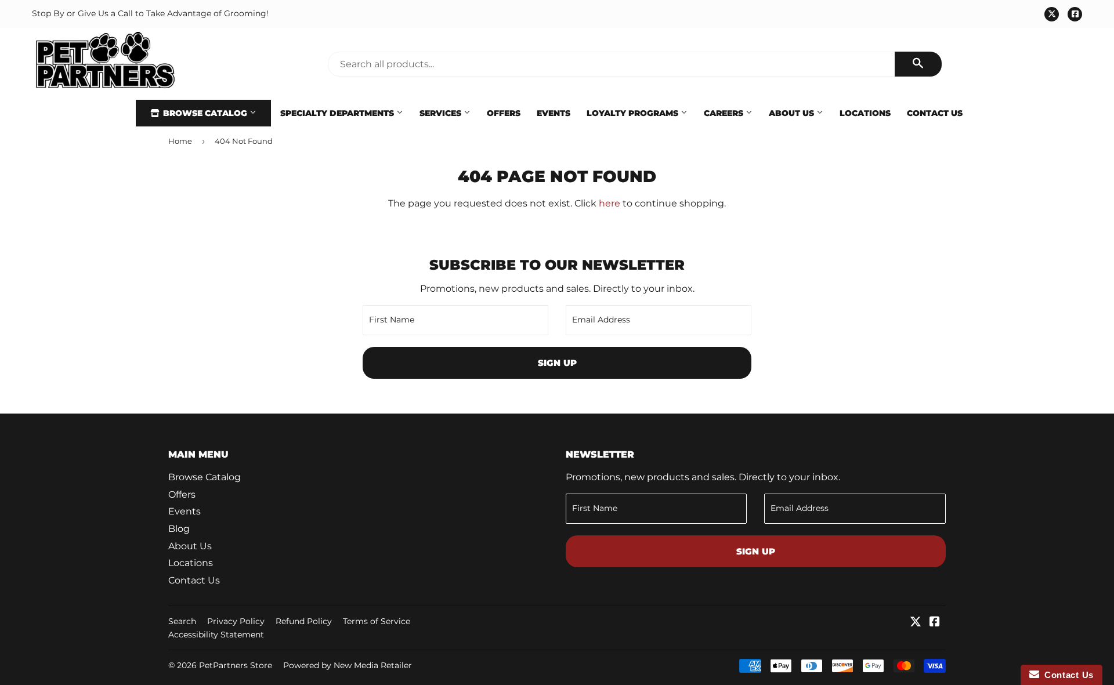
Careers (725, 113)
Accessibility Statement (216, 634)
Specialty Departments (338, 113)
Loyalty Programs (634, 113)
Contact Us (935, 113)
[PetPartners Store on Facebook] (934, 622)
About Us (792, 113)
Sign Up (557, 362)
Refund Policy (304, 621)
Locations (865, 113)
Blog (179, 528)
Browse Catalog (205, 113)
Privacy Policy (236, 621)
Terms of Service (376, 621)
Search (182, 621)
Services (441, 113)
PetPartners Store (235, 665)
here (609, 203)
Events (553, 113)
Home (180, 141)
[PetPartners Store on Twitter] (915, 622)
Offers (503, 113)
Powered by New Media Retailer (347, 665)
